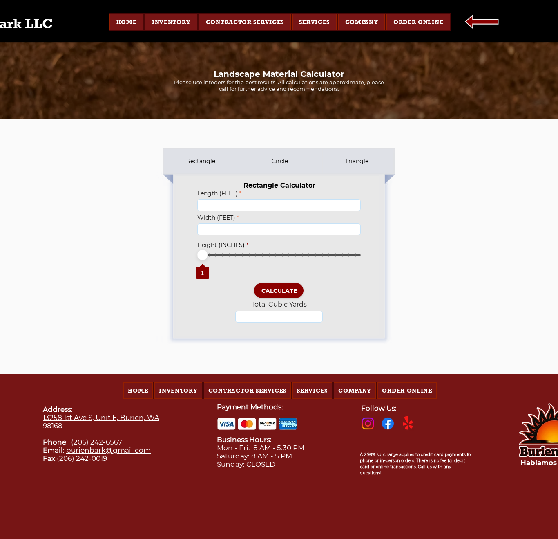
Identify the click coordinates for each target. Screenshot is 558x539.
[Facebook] (388, 423)
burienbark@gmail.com (108, 450)
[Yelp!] (408, 423)
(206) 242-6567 (96, 442)
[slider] (202, 255)
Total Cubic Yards (279, 304)
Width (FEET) (216, 217)
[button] (171, 22)
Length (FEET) (217, 193)
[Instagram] (368, 423)
